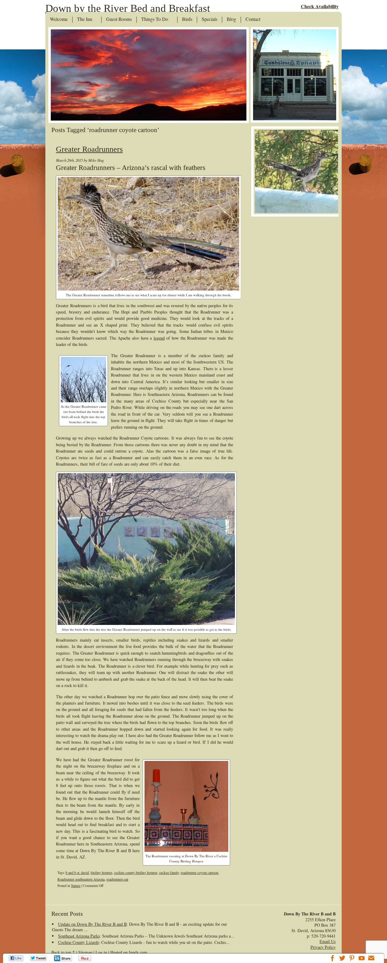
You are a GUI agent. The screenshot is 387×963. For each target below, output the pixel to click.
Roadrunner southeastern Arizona (81, 879)
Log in (101, 952)
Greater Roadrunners (89, 149)
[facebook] (333, 959)
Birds (187, 19)
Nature (75, 885)
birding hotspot (101, 872)
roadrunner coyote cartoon (199, 872)
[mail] (371, 959)
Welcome (59, 19)
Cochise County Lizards (78, 942)
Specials (209, 19)
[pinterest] (352, 959)
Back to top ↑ (63, 952)
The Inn (84, 19)
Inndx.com (138, 952)
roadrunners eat (117, 879)
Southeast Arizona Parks (79, 936)
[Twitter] (39, 958)
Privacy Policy (323, 947)
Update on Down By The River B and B (92, 924)
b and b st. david (77, 872)
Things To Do (154, 19)
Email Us (328, 941)
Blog (231, 19)
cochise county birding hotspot (135, 872)
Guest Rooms (119, 19)
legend (159, 338)
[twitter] (342, 959)
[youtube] (362, 959)
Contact (253, 19)
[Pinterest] (85, 958)
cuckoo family (169, 872)
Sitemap (85, 952)
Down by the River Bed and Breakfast (127, 8)
